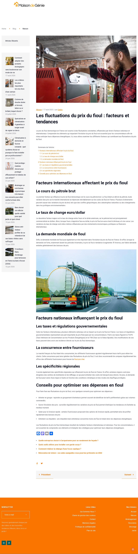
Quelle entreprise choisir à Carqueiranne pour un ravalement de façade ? (68, 440)
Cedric (60, 110)
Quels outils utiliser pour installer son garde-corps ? (59, 445)
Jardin (134, 531)
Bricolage (132, 527)
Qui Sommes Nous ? (88, 512)
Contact (93, 519)
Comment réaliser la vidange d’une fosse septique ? (59, 449)
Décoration (132, 523)
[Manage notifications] (133, 549)
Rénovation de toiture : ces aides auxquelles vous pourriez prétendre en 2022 (70, 453)
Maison (39, 110)
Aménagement (130, 519)
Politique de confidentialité (85, 527)
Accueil (133, 512)
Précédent (46, 474)
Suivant (128, 474)
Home (4, 29)
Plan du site (91, 531)
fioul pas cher (79, 359)
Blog (14, 29)
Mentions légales (89, 523)
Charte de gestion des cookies (84, 515)
